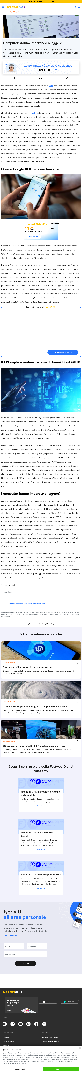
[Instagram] (5, 1024)
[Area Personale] (79, 6)
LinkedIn (29, 623)
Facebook (41, 623)
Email (52, 623)
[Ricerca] (75, 7)
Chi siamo (6, 1037)
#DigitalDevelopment (16, 603)
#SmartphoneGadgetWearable (34, 603)
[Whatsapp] (28, 1024)
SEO (51, 85)
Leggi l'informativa (10, 935)
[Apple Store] (48, 1002)
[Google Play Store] (69, 1002)
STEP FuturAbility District (50, 1041)
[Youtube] (20, 1024)
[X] (44, 1024)
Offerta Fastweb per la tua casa (39, 1)
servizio (34, 113)
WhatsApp (46, 623)
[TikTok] (12, 1024)
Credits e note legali (9, 1041)
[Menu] (3, 6)
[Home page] (16, 7)
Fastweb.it (6, 1045)
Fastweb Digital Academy (50, 1037)
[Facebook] (36, 1024)
